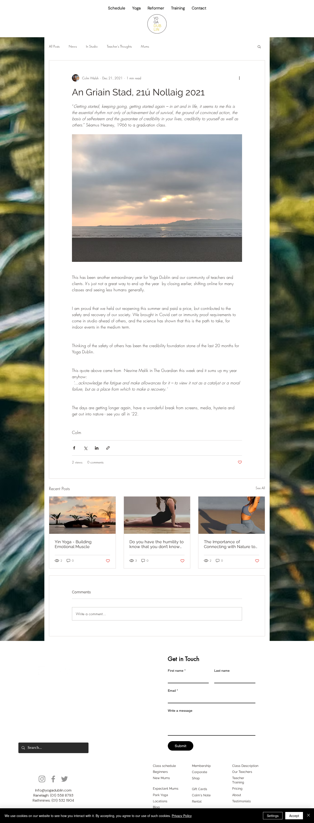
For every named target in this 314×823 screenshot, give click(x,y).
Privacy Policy (182, 815)
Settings (273, 815)
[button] (150, 15)
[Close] (308, 815)
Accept (294, 815)
